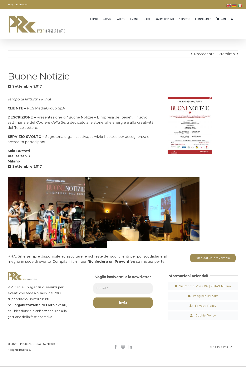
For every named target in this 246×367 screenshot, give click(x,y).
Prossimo (227, 54)
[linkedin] (130, 347)
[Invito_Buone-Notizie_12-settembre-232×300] (190, 98)
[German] (234, 5)
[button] (232, 18)
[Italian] (240, 5)
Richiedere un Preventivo (111, 261)
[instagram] (123, 347)
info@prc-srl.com (17, 4)
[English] (228, 5)
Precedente (204, 54)
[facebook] (115, 347)
